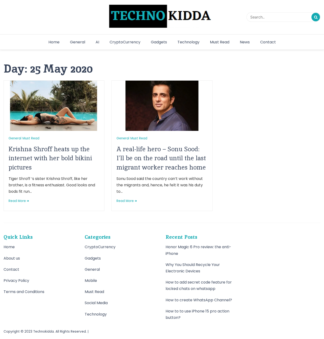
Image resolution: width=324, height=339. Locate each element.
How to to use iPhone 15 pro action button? (197, 314)
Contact (268, 42)
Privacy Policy (16, 280)
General (77, 42)
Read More (17, 201)
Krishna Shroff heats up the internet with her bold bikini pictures (50, 158)
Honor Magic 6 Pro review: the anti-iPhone (198, 250)
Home (54, 42)
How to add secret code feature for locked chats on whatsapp (199, 285)
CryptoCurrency (125, 42)
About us (12, 258)
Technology (188, 42)
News (245, 42)
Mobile (91, 280)
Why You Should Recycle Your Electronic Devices (193, 268)
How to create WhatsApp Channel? (199, 300)
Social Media (96, 303)
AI (97, 42)
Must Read (219, 42)
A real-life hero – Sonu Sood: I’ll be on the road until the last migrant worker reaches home (161, 158)
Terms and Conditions (24, 291)
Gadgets (159, 42)
